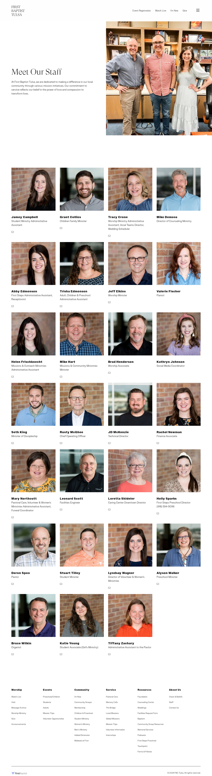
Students (47, 702)
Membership (79, 707)
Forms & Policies (145, 751)
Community (81, 689)
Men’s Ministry (80, 729)
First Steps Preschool (147, 740)
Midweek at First (81, 740)
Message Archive (18, 707)
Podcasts (142, 735)
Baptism (141, 718)
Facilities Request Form (148, 713)
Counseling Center (146, 702)
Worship (16, 689)
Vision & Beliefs (175, 696)
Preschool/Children (51, 696)
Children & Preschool (83, 713)
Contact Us (174, 707)
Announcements (18, 724)
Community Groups (83, 702)
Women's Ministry (82, 724)
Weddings (142, 707)
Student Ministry (81, 718)
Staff (171, 702)
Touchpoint (142, 746)
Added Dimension (82, 735)
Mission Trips (48, 713)
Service (111, 689)
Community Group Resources (151, 724)
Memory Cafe (112, 702)
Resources (144, 689)
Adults (46, 707)
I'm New (174, 10)
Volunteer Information (115, 729)
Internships (111, 735)
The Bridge (111, 707)
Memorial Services (145, 729)
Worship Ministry (18, 713)
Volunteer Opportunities (53, 718)
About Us (175, 689)
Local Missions (112, 713)
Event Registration (142, 10)
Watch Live (160, 10)
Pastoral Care (112, 696)
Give (185, 10)
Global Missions (113, 718)
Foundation (142, 696)
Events (47, 689)
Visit (13, 702)
